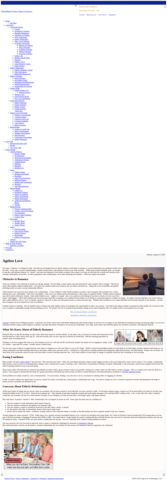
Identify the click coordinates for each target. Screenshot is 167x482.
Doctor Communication (23, 209)
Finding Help (15, 88)
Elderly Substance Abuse (23, 70)
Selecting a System (17, 246)
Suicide (17, 205)
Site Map (13, 23)
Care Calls (9, 141)
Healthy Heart (20, 221)
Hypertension (19, 156)
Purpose (17, 60)
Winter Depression (21, 199)
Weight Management (22, 84)
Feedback (43, 479)
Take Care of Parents (22, 41)
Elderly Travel (20, 62)
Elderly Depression (21, 197)
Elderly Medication (17, 68)
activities (126, 370)
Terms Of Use (9, 479)
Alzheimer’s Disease (85, 423)
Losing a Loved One (22, 129)
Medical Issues (15, 207)
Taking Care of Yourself (18, 113)
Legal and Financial (17, 101)
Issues (12, 170)
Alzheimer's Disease (22, 160)
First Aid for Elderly (22, 231)
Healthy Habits (20, 154)
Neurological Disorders (23, 158)
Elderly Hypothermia (22, 237)
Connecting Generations (23, 137)
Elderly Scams (20, 107)
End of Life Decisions (22, 178)
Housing (18, 184)
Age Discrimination (22, 186)
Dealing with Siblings (22, 133)
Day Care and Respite (22, 99)
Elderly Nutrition (16, 76)
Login (87, 3)
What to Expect (24, 92)
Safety (12, 227)
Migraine (18, 166)
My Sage (8, 248)
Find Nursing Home (22, 97)
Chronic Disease (16, 152)
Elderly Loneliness (21, 195)
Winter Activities (25, 52)
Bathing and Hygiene (22, 58)
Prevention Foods (21, 80)
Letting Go (18, 190)
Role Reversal (20, 135)
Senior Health (10, 150)
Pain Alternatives (21, 72)
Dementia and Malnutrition (24, 82)
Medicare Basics (20, 180)
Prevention (14, 219)
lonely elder (24, 362)
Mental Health (15, 188)
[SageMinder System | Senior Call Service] (16, 11)
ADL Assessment (21, 37)
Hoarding (18, 176)
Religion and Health (22, 174)
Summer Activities (25, 50)
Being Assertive (20, 125)
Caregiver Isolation (21, 121)
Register (81, 3)
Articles (13, 239)
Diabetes (18, 164)
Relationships (15, 127)
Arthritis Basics (20, 162)
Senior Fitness (20, 225)
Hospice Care (19, 94)
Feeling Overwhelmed (23, 115)
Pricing (12, 146)
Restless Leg (19, 168)
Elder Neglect (19, 66)
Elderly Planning (21, 103)
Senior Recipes (20, 78)
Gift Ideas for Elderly (22, 35)
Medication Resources (22, 74)
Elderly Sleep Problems (23, 215)
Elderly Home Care (22, 90)
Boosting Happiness (22, 33)
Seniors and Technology (23, 182)
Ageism (5, 323)
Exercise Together (25, 54)
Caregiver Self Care (22, 119)
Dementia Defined (21, 192)
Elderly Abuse (20, 172)
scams (116, 391)
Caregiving (9, 25)
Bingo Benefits (24, 48)
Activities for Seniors (22, 43)
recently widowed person (132, 372)
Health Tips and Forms (18, 241)
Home (7, 21)
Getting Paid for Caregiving (20, 110)
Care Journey (19, 123)
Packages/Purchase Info (18, 143)
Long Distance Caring (22, 64)
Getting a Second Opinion (24, 211)
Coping (17, 29)
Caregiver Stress (20, 117)
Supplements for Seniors (23, 86)
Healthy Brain (20, 223)
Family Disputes (20, 105)
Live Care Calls (15, 148)
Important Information (56, 479)
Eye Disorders (20, 213)
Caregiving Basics (16, 27)
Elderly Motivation (21, 39)
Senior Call (19, 56)
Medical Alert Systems (13, 244)
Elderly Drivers (20, 233)
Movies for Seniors (26, 45)
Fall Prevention (20, 229)
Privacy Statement (22, 479)
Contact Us (9, 250)
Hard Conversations (22, 131)
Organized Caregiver (22, 31)
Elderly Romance (21, 139)
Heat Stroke (19, 235)
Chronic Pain (19, 217)
